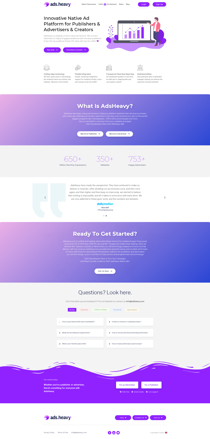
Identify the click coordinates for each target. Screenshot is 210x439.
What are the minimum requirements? (76, 333)
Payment (84, 310)
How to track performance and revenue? (127, 344)
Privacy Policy (49, 433)
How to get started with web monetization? (78, 322)
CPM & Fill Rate (100, 310)
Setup (72, 310)
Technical (117, 310)
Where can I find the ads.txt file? (74, 344)
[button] (144, 4)
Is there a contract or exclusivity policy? (126, 322)
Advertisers (132, 310)
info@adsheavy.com (135, 301)
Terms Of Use (63, 433)
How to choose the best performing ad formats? (130, 333)
